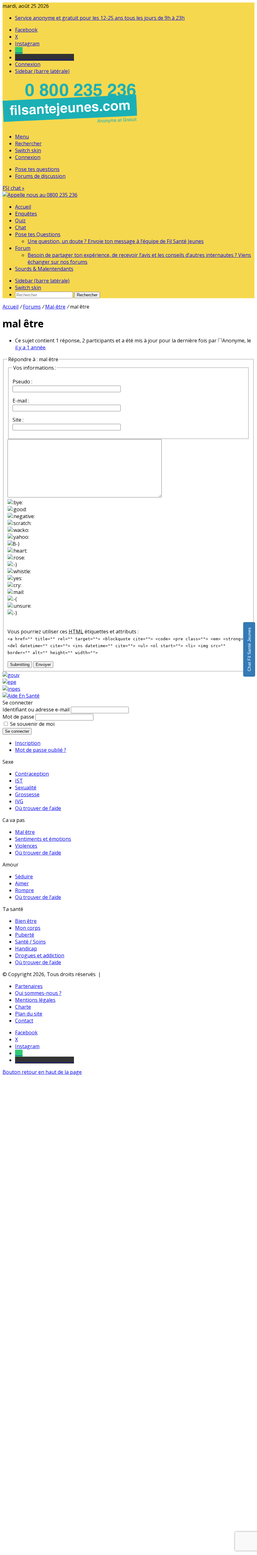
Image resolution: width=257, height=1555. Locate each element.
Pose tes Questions (37, 234)
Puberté (24, 934)
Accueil (23, 206)
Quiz (20, 220)
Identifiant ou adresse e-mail (36, 709)
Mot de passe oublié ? (40, 749)
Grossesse (27, 794)
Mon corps (27, 927)
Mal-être (55, 306)
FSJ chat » (13, 188)
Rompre (24, 890)
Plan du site (28, 1013)
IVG (19, 801)
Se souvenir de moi (32, 723)
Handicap (26, 948)
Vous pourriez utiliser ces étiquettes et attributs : (73, 631)
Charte (23, 1006)
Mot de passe (18, 716)
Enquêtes (26, 213)
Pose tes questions (37, 169)
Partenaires (29, 986)
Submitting (19, 664)
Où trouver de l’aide (38, 808)
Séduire (24, 876)
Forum (22, 248)
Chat (20, 227)
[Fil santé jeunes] (40, 194)
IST (19, 780)
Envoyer (43, 664)
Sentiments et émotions (43, 838)
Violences (26, 845)
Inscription (27, 743)
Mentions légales (35, 999)
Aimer (22, 883)
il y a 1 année (30, 347)
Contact (24, 1020)
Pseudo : (22, 381)
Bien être (26, 921)
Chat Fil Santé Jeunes (249, 649)
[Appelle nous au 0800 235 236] (71, 124)
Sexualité (25, 787)
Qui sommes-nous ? (38, 993)
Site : (18, 419)
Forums (32, 306)
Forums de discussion (40, 176)
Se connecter (17, 731)
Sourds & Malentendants (44, 268)
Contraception (32, 773)
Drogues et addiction (39, 955)
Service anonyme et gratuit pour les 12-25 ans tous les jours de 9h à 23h (100, 17)
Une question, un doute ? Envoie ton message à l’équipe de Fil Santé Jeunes (116, 241)
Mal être (25, 832)
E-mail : (21, 400)
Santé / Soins (30, 941)
